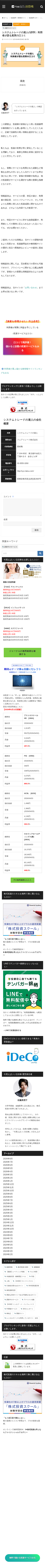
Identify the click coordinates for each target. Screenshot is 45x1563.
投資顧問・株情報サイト (21, 24)
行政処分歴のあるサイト (14, 1285)
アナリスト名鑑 (29, 1299)
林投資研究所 (11, 1290)
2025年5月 (8, 1206)
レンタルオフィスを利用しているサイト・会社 (22, 1318)
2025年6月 (8, 1203)
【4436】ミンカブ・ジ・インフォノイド (20, 1304)
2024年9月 (8, 1232)
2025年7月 (8, 1200)
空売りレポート (28, 1309)
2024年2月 (8, 1254)
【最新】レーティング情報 (15, 1271)
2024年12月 (8, 1222)
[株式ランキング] (22, 409)
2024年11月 (8, 1226)
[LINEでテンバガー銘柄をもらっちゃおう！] (22, 990)
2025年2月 (8, 1216)
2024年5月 (8, 1245)
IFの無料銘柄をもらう (22, 880)
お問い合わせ (31, 288)
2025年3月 (8, 1213)
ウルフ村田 (33, 1271)
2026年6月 (8, 1165)
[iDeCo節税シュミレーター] (22, 1056)
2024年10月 (8, 1229)
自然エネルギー (33, 1364)
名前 (6, 519)
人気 (8, 1281)
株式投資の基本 (23, 1267)
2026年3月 (8, 1175)
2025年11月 (8, 1187)
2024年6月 (8, 1242)
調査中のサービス (10, 28)
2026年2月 (8, 1178)
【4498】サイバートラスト (24, 1281)
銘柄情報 (9, 1267)
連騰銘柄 (37, 1267)
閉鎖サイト (20, 1313)
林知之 (8, 1313)
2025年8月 (8, 1197)
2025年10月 (8, 1190)
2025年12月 (8, 1184)
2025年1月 (8, 1219)
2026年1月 (8, 1181)
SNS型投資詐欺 (33, 1285)
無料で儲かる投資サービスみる (22, 1558)
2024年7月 (8, 1238)
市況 (32, 1276)
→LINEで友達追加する (12, 1030)
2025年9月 (8, 1194)
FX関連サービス (11, 1309)
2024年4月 (8, 1248)
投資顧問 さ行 (7, 24)
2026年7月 (8, 1162)
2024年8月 (8, 1235)
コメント (9, 496)
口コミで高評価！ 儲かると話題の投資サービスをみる (22, 346)
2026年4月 (8, 1171)
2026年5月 (8, 1168)
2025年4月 (8, 1210)
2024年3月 (8, 1251)
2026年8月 (8, 1159)
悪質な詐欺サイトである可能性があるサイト (21, 1295)
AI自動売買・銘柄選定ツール (16, 1276)
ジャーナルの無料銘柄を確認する (22, 652)
